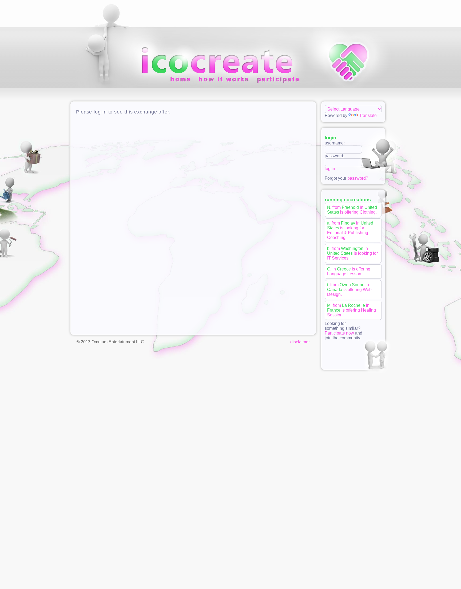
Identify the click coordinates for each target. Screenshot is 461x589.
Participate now (339, 333)
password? (357, 178)
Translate (368, 115)
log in (330, 168)
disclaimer (300, 342)
